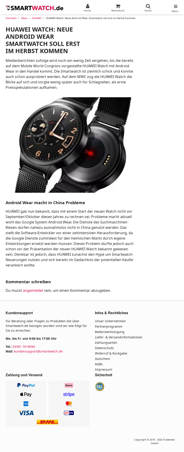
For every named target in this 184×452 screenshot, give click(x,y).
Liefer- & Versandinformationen (118, 337)
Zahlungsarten (106, 342)
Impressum (103, 369)
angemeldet (33, 290)
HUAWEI (37, 18)
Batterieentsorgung (110, 332)
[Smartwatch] (35, 8)
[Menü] (175, 5)
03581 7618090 (24, 346)
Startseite (11, 18)
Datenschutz (104, 348)
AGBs (99, 364)
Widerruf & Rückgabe (111, 353)
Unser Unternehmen (110, 321)
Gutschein (102, 359)
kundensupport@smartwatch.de (38, 351)
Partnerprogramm (108, 326)
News (24, 18)
